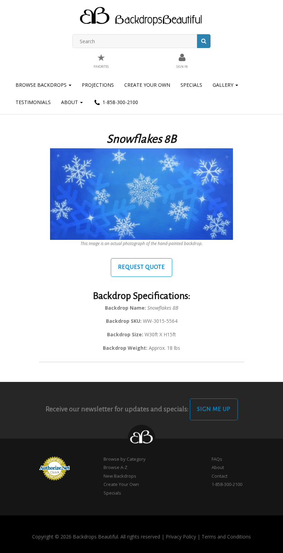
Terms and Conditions (226, 536)
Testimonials (33, 102)
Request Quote (141, 267)
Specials (191, 85)
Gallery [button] (224, 85)
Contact (219, 476)
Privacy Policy (181, 536)
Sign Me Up (214, 409)
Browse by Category (125, 459)
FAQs (217, 459)
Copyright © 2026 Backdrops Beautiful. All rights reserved (96, 536)
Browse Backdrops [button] (42, 85)
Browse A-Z (115, 467)
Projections (98, 85)
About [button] (70, 102)
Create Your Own (147, 85)
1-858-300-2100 (119, 102)
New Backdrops (120, 476)
